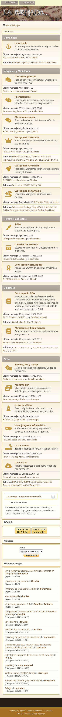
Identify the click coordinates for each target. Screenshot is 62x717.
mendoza (23, 573)
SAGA (44, 160)
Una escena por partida (16, 581)
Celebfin (34, 131)
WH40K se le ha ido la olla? (17, 629)
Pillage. (8, 688)
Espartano (49, 680)
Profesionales (23, 96)
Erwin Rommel (25, 665)
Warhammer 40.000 (21, 185)
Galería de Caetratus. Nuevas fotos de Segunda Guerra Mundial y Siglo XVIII (28, 646)
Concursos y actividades (28, 264)
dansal (36, 477)
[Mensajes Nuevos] (8, 46)
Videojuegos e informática (30, 425)
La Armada (21, 43)
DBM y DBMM (23, 482)
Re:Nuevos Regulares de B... (15, 111)
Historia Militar (23, 405)
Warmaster (14, 210)
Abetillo (33, 439)
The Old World (12, 596)
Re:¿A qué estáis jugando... (14, 439)
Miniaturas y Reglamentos (30, 327)
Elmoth (33, 279)
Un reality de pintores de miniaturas (22, 637)
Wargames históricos (27, 137)
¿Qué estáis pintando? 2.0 (17, 604)
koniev (25, 596)
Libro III (29, 322)
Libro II (22, 322)
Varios (26, 485)
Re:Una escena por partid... (15, 91)
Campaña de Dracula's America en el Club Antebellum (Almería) (31, 613)
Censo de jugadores (21, 62)
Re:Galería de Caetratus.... (14, 259)
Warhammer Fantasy (21, 207)
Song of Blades (37, 210)
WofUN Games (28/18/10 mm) (20, 673)
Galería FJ (9, 665)
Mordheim (25, 210)
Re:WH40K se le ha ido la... (14, 180)
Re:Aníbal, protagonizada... (14, 399)
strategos (43, 673)
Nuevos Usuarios (38, 62)
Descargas (21, 462)
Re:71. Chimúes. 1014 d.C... (15, 317)
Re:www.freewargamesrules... (16, 477)
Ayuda (22, 710)
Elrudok (35, 581)
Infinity (34, 185)
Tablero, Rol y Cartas (26, 364)
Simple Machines (38, 714)
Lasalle (48, 156)
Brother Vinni (37, 111)
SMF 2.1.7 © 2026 (24, 714)
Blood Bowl (50, 210)
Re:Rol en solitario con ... (13, 379)
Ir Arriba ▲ (48, 710)
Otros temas (22, 445)
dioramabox (46, 588)
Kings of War (37, 207)
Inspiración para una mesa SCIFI (20, 588)
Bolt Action (53, 160)
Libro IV (37, 322)
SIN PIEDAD (11, 621)
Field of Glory (17, 160)
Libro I (15, 322)
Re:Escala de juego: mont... (14, 419)
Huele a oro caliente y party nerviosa (23, 680)
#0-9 (13, 350)
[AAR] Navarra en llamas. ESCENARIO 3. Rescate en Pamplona (29, 572)
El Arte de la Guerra (32, 160)
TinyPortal (13, 710)
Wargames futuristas (27, 165)
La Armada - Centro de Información (24, 496)
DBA (14, 482)
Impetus (6, 160)
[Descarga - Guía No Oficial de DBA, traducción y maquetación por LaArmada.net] (23, 533)
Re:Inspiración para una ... (14, 238)
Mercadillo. (52, 62)
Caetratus (41, 647)
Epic (40, 185)
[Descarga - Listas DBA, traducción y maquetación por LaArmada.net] (39, 533)
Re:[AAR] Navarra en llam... (15, 151)
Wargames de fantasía (28, 190)
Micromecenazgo (25, 117)
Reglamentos (16, 485)
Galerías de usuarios (26, 244)
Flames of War (37, 156)
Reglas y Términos (34, 710)
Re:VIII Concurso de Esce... (14, 279)
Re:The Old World (41, 202)
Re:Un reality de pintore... (14, 456)
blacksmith (49, 637)
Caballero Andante (43, 604)
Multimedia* (22, 384)
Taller (18, 224)
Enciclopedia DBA (25, 293)
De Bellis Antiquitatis (21, 156)
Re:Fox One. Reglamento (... (15, 131)
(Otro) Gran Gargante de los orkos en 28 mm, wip (29, 655)
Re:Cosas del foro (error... (14, 57)
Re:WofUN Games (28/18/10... (16, 342)
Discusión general (25, 76)
